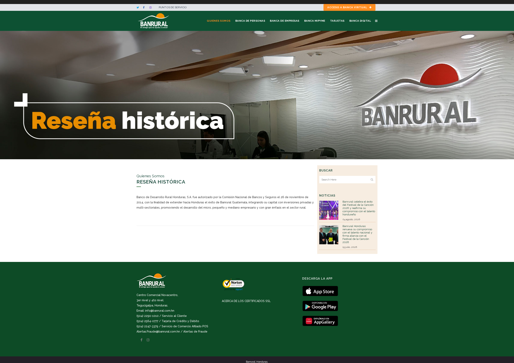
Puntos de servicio (173, 7)
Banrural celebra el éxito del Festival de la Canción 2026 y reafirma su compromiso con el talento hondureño (359, 208)
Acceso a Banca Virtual (347, 7)
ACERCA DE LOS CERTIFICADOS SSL (246, 301)
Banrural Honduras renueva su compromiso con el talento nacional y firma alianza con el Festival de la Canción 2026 (357, 234)
